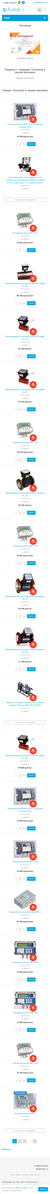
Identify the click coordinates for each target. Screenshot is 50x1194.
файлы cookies (21, 1188)
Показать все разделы (25, 78)
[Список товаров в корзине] (39, 9)
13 (35, 1141)
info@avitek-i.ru (41, 2)
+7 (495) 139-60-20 (9, 3)
